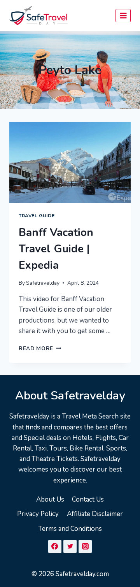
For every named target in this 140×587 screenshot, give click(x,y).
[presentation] (70, 162)
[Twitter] (70, 546)
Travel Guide (36, 216)
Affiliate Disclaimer (95, 513)
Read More (40, 348)
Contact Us (88, 499)
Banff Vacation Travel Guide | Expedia (56, 249)
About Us (50, 499)
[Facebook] (54, 546)
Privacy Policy (38, 513)
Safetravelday (43, 283)
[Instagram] (85, 546)
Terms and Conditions (70, 528)
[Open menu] (123, 15)
